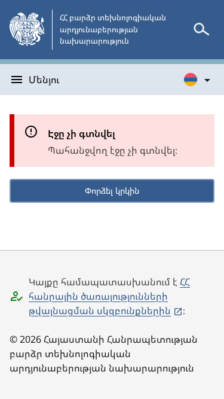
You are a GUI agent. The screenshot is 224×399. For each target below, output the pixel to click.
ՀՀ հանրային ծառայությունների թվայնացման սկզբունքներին (109, 296)
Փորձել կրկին (112, 190)
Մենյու (44, 79)
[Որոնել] (201, 29)
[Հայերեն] (197, 79)
